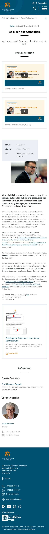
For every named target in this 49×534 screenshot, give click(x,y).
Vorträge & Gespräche (23, 26)
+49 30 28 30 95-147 (13, 490)
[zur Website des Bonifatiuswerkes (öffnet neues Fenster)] (24, 518)
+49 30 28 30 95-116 (13, 432)
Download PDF (13, 353)
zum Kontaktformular (14, 499)
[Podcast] (19, 506)
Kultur (12, 26)
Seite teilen (46, 18)
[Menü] (44, 8)
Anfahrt (7, 478)
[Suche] (34, 8)
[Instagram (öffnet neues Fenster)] (14, 506)
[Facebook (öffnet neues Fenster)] (3, 506)
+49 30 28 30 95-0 (12, 486)
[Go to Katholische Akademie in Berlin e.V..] (2, 18)
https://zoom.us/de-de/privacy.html (19, 282)
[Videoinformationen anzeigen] (24, 75)
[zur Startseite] (9, 6)
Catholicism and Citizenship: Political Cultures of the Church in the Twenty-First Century (24, 239)
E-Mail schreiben (12, 435)
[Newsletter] (39, 3)
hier (27, 295)
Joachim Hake (8, 424)
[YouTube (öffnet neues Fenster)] (9, 506)
